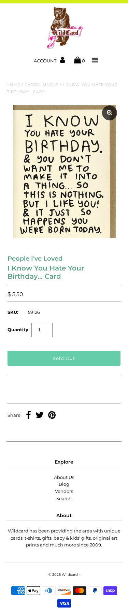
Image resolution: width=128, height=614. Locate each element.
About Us (64, 477)
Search (64, 498)
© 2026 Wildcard (63, 574)
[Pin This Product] (52, 416)
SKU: (13, 312)
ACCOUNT (45, 60)
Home (13, 84)
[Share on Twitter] (39, 416)
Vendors (64, 491)
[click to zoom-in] (109, 112)
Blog (64, 484)
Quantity (18, 329)
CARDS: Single (41, 84)
